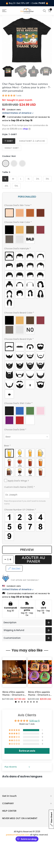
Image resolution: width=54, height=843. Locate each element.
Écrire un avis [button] (27, 750)
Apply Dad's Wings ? (18, 480)
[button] (9, 95)
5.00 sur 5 (34, 720)
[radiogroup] (27, 213)
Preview (27, 550)
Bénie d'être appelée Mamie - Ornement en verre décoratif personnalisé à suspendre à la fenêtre (14, 693)
